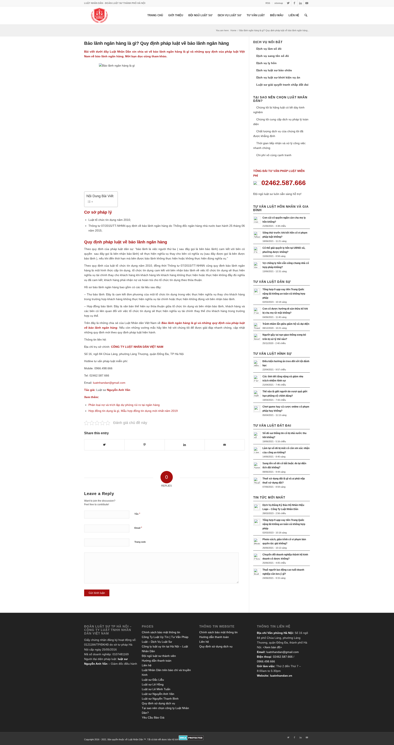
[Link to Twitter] (288, 3)
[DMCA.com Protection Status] (191, 739)
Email (138, 527)
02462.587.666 (283, 656)
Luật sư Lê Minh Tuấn (156, 689)
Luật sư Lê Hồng (153, 684)
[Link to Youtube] (307, 3)
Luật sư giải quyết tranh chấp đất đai (282, 84)
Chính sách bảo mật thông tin (161, 632)
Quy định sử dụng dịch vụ (158, 703)
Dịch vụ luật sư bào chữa (274, 70)
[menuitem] (267, 3)
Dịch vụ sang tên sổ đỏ (272, 56)
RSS (268, 3)
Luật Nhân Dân (120, 51)
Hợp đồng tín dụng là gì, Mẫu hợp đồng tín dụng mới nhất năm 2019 (133, 410)
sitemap (278, 3)
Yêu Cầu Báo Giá (153, 717)
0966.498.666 (266, 661)
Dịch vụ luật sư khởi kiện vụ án (278, 77)
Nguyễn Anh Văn (118, 389)
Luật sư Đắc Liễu (153, 679)
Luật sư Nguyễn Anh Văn (158, 693)
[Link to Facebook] (294, 3)
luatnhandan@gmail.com (282, 652)
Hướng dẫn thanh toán (156, 660)
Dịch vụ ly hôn (266, 63)
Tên (137, 513)
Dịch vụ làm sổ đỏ (269, 48)
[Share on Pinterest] (144, 444)
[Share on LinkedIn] (185, 444)
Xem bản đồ (272, 647)
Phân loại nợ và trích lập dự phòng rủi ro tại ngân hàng (124, 404)
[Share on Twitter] (104, 444)
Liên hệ (146, 665)
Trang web (140, 542)
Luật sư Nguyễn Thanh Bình (160, 698)
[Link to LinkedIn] (301, 3)
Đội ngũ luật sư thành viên (159, 655)
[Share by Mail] (225, 444)
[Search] (306, 15)
